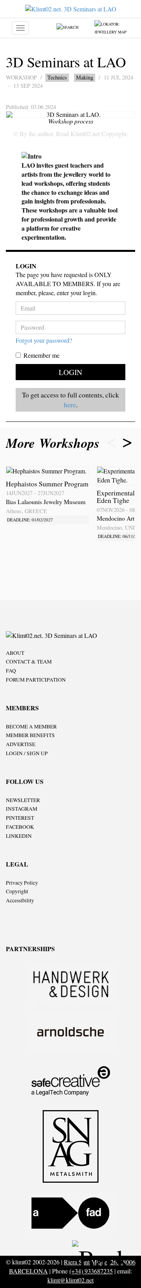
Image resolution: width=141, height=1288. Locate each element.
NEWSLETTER (23, 800)
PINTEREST (20, 817)
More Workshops (55, 443)
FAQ (11, 670)
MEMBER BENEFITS (30, 735)
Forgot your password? (44, 340)
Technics (57, 77)
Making (84, 77)
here (70, 404)
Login (70, 372)
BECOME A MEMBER (31, 726)
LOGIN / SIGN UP (27, 753)
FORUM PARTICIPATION (36, 679)
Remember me (42, 355)
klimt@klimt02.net (70, 1280)
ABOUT (15, 652)
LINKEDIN (19, 835)
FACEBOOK (20, 826)
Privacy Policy (22, 882)
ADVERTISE (20, 744)
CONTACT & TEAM (29, 661)
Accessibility (20, 900)
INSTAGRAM (21, 808)
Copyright (17, 891)
